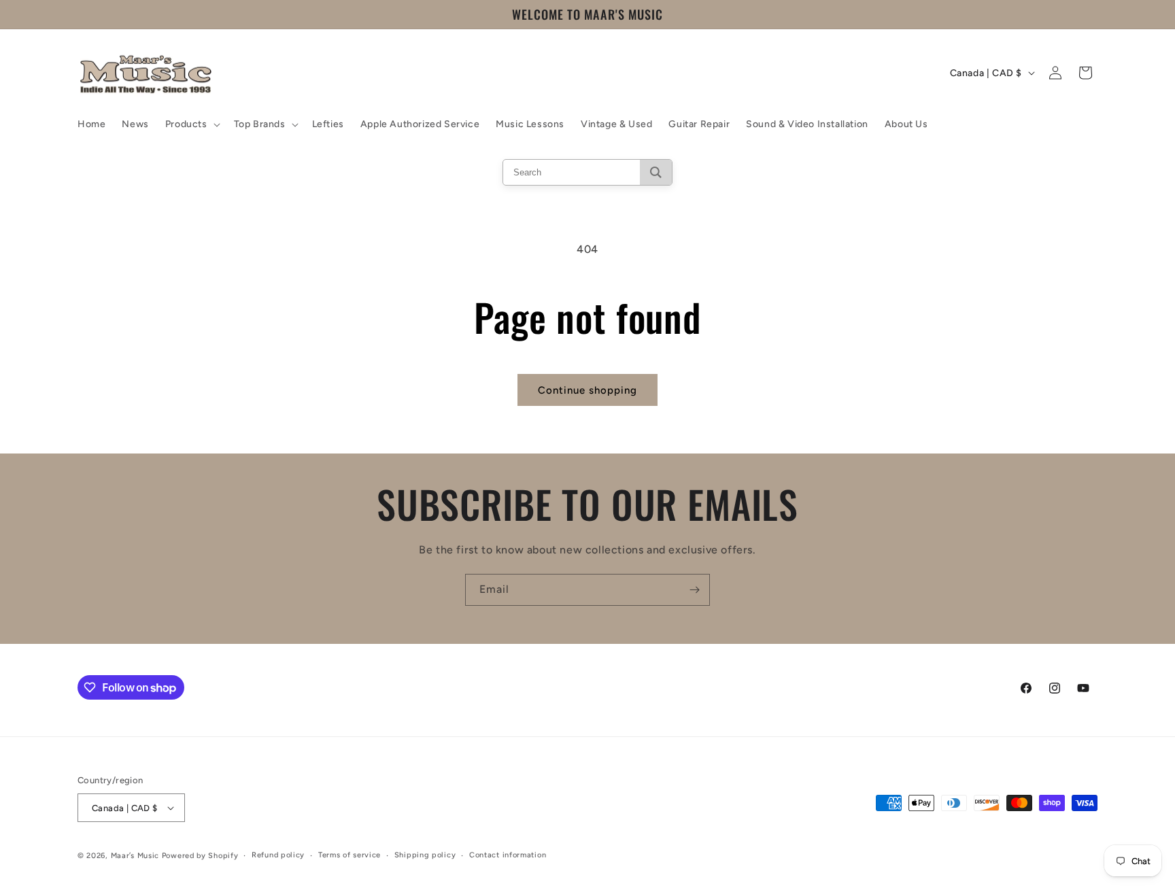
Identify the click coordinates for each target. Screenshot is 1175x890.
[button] (191, 124)
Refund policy (278, 855)
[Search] (656, 172)
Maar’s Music (135, 855)
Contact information (507, 855)
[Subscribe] (694, 590)
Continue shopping (587, 390)
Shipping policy (425, 855)
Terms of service (349, 855)
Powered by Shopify (200, 855)
